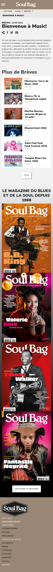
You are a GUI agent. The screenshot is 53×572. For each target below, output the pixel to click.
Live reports (7, 543)
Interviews (7, 554)
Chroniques (7, 550)
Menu (4, 4)
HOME (18, 11)
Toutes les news (11, 539)
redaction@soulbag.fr (11, 521)
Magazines (8, 525)
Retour (8, 11)
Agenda (6, 564)
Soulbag (26, 4)
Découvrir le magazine (26, 489)
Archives (6, 532)
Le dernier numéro (10, 528)
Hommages (6, 558)
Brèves (27, 11)
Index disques (8, 536)
